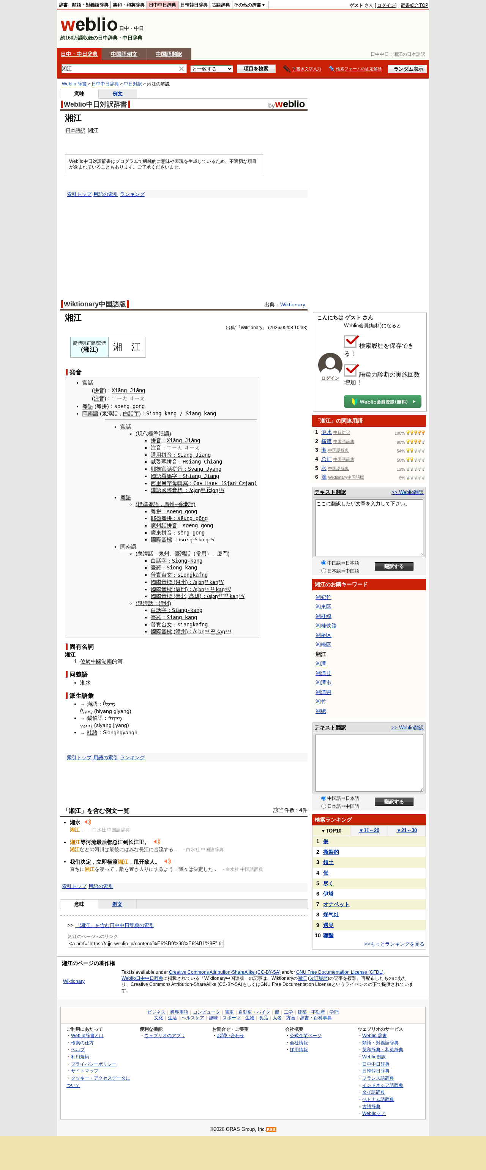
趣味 (213, 1017)
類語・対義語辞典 (90, 5)
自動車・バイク (254, 1012)
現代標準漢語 (153, 433)
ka (212, 582)
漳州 (164, 603)
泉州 (164, 553)
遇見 (328, 925)
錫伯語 (95, 718)
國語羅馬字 (164, 476)
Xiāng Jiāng (128, 390)
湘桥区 (323, 635)
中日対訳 (133, 84)
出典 (230, 327)
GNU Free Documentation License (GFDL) (339, 972)
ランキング (132, 194)
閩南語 (90, 413)
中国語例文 (124, 54)
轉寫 (182, 483)
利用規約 (80, 1056)
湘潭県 (323, 692)
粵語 (87, 406)
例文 (118, 93)
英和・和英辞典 (129, 5)
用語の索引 (105, 194)
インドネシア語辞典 (382, 1085)
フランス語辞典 (378, 1077)
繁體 (101, 343)
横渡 (326, 441)
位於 (85, 661)
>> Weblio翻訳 (407, 492)
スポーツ (231, 1017)
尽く (328, 883)
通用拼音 (161, 455)
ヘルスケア (192, 1017)
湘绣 (321, 711)
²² (213, 589)
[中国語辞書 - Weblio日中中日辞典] (89, 29)
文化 (158, 1017)
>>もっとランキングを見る (394, 944)
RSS (271, 1129)
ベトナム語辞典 (378, 1099)
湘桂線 (323, 616)
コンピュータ (206, 1012)
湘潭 (321, 664)
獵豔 (328, 935)
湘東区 (323, 607)
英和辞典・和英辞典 (382, 1049)
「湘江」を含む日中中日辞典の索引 (114, 925)
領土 (328, 862)
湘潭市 (323, 683)
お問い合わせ (230, 1035)
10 (297, 327)
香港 (183, 504)
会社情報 (299, 1042)
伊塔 (328, 894)
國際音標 (172, 490)
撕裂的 (331, 852)
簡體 (77, 343)
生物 (249, 1017)
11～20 (369, 830)
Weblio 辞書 (74, 84)
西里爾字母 (164, 483)
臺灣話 (183, 553)
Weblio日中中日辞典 (142, 978)
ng (205, 518)
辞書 (63, 5)
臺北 (180, 596)
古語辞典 (221, 5)
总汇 (326, 459)
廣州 (169, 504)
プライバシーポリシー (94, 1063)
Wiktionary (292, 304)
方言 (290, 1017)
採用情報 (299, 1049)
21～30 (406, 830)
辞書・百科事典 (316, 1017)
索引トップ (79, 194)
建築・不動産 (311, 1012)
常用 (201, 553)
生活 (172, 1017)
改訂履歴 (318, 978)
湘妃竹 (323, 597)
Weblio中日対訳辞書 (95, 104)
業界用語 (179, 1012)
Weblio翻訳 (374, 1056)
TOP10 (331, 831)
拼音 (99, 390)
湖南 (106, 661)
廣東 (156, 533)
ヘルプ (78, 1049)
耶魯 (156, 469)
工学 (288, 1012)
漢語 (156, 490)
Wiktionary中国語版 (95, 304)
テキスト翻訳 (330, 492)
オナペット (336, 904)
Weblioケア (374, 1113)
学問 (334, 1012)
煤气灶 (331, 914)
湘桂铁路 (326, 626)
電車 (229, 1012)
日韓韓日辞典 (194, 5)
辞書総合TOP (414, 5)
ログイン (386, 5)
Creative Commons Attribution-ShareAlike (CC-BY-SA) (225, 972)
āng (198, 469)
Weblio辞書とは (87, 1035)
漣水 (326, 432)
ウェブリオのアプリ (164, 1035)
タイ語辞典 (373, 1092)
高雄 (194, 596)
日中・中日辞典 (79, 54)
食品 (263, 1017)
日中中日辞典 (162, 5)
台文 (166, 575)
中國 (96, 661)
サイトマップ (84, 1070)
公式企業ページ (306, 1035)
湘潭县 (323, 673)
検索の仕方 (82, 1042)
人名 (277, 1017)
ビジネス (156, 1012)
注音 (99, 398)
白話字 (131, 413)
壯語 (92, 732)
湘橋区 (323, 645)
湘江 (302, 978)
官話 (87, 383)
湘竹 (321, 702)
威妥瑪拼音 (164, 462)
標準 (142, 504)
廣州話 (159, 525)
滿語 (92, 704)
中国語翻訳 (169, 54)
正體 (91, 343)
